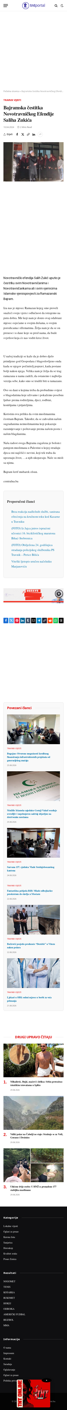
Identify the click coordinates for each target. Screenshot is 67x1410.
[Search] (56, 5)
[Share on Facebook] (17, 134)
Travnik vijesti (12, 100)
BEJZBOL (8, 1319)
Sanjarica (7, 1242)
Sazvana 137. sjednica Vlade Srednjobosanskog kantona (30, 868)
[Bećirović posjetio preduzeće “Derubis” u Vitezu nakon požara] (33, 920)
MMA (6, 1325)
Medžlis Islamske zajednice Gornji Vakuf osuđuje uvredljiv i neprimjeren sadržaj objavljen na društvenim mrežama (32, 814)
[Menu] (5, 5)
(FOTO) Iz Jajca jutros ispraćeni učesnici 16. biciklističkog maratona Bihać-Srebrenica (33, 533)
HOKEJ (7, 1303)
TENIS (6, 1286)
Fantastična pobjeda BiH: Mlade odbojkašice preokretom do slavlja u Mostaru (30, 892)
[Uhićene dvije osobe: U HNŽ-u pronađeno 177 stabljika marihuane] (33, 1165)
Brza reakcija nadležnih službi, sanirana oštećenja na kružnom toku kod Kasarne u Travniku (35, 517)
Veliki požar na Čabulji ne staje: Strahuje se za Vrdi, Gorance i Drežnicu (36, 1135)
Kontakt (7, 1358)
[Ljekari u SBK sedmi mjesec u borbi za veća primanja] (33, 973)
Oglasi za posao (11, 1231)
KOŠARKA (9, 1292)
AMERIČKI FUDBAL (14, 1314)
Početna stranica (11, 91)
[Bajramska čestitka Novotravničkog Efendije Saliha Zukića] (33, 161)
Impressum (8, 1353)
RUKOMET (9, 1297)
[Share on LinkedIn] (33, 134)
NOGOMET (9, 1281)
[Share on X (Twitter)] (22, 134)
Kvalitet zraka (10, 1253)
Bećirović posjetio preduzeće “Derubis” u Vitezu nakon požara (31, 945)
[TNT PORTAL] (33, 5)
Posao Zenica (9, 1259)
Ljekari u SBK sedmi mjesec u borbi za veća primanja (29, 999)
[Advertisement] (33, 50)
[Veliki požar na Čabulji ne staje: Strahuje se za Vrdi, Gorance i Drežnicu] (33, 1113)
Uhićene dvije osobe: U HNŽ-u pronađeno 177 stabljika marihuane (33, 1188)
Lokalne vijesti (10, 1226)
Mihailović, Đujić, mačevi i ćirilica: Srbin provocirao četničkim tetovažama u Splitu (36, 1083)
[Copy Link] (28, 134)
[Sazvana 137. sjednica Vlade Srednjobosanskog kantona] (33, 843)
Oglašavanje (9, 1369)
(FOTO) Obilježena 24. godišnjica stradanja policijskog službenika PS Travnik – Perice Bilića (32, 550)
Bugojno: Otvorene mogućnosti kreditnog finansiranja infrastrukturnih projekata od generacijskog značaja (28, 757)
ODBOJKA (8, 1308)
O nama (7, 1347)
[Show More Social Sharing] (40, 134)
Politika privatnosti (12, 1380)
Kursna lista (9, 1237)
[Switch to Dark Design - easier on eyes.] (62, 5)
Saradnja (7, 1364)
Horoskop (8, 1248)
